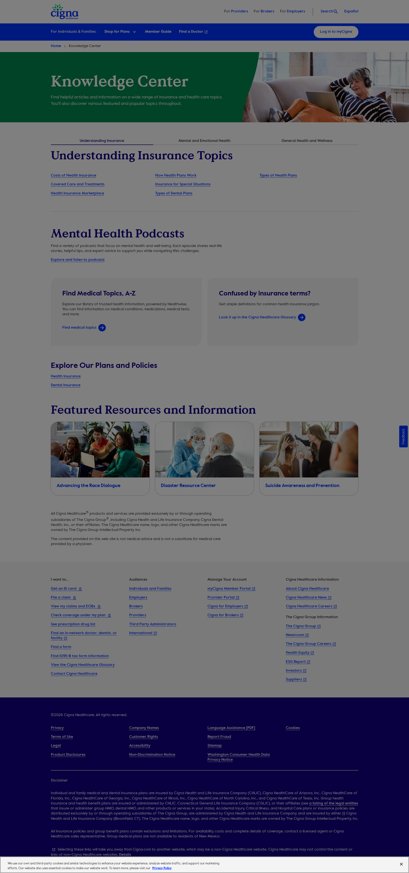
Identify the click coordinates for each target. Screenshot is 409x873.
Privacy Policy (162, 868)
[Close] (401, 864)
